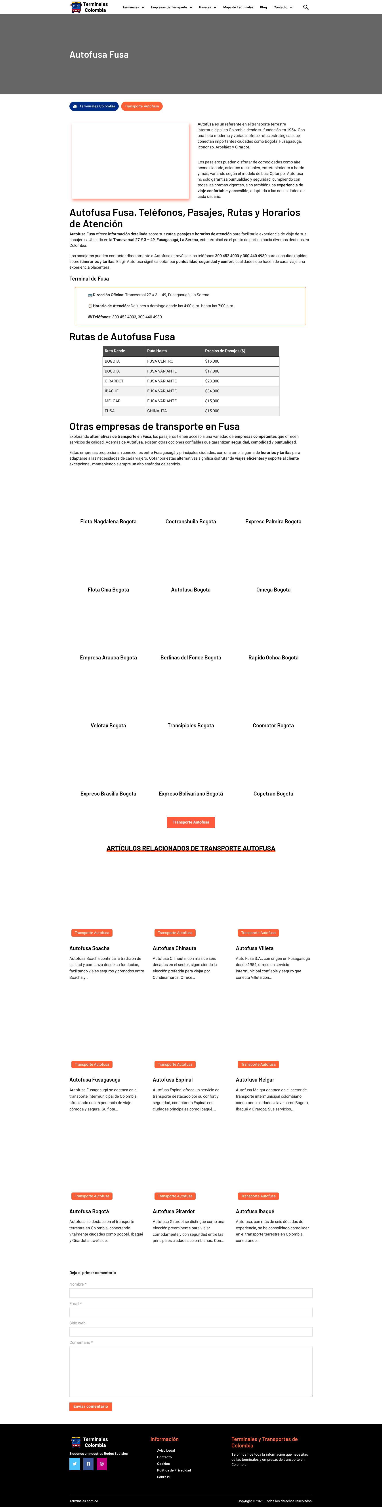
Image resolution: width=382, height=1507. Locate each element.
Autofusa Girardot (174, 1211)
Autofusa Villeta (255, 948)
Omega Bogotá (273, 589)
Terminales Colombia (97, 106)
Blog (263, 7)
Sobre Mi (163, 1477)
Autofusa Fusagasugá (94, 1079)
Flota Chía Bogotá (108, 589)
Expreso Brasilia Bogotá (108, 793)
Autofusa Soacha (89, 948)
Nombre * (77, 1284)
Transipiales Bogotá (191, 725)
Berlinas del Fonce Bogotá (190, 657)
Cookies (163, 1463)
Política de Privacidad (174, 1470)
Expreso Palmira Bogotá (273, 521)
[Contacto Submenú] (291, 7)
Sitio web (77, 1323)
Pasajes (205, 7)
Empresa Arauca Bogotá (108, 657)
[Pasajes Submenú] (215, 7)
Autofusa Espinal (173, 1079)
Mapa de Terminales (238, 7)
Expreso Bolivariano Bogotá (191, 793)
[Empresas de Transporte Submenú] (191, 7)
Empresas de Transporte (169, 7)
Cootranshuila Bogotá (191, 521)
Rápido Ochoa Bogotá (273, 657)
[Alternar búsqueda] (306, 7)
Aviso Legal (166, 1450)
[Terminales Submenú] (143, 7)
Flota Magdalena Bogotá (108, 521)
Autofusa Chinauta (175, 948)
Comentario (81, 1343)
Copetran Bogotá (273, 793)
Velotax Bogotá (108, 725)
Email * (75, 1304)
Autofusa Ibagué (255, 1211)
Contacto (280, 7)
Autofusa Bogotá (191, 589)
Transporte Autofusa (142, 106)
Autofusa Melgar (255, 1079)
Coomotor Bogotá (273, 725)
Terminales (130, 7)
